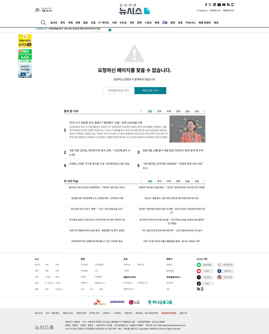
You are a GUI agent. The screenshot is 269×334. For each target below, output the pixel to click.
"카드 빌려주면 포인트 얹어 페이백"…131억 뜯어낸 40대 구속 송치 (172, 230)
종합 (150, 111)
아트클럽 (84, 270)
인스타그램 (227, 277)
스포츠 (148, 22)
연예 (157, 22)
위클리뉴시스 (228, 10)
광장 (172, 22)
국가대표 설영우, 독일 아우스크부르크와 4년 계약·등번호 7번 (97, 219)
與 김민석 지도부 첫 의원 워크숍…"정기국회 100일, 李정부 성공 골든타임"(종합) (172, 221)
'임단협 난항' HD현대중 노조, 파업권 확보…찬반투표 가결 (97, 198)
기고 (96, 270)
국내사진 (127, 264)
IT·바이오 (103, 22)
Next (204, 111)
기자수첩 (84, 264)
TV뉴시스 (191, 22)
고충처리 (106, 313)
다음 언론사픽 (227, 264)
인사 (82, 289)
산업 (93, 22)
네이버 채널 (207, 264)
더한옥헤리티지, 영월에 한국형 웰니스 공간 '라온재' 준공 (97, 241)
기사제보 (117, 313)
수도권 (123, 22)
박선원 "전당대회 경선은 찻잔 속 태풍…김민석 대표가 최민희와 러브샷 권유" (172, 210)
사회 (114, 22)
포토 (180, 22)
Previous (141, 111)
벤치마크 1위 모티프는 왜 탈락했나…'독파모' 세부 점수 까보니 (97, 187)
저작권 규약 (94, 313)
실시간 (53, 22)
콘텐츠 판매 (81, 313)
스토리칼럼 (99, 264)
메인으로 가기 (150, 90)
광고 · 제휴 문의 (52, 313)
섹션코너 (84, 282)
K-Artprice (202, 10)
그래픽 (126, 270)
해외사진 (141, 264)
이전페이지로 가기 (118, 90)
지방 (132, 22)
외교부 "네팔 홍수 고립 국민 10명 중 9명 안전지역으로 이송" (172, 198)
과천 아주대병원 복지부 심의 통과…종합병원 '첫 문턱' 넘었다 (97, 230)
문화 (139, 22)
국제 (70, 22)
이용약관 (128, 313)
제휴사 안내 (68, 313)
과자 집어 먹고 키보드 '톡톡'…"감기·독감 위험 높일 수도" (97, 208)
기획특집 (98, 276)
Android (169, 282)
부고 (91, 289)
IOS (168, 288)
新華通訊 (170, 270)
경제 (78, 22)
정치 (62, 22)
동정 (101, 289)
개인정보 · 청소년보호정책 (146, 313)
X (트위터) (207, 277)
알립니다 (183, 313)
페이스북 (227, 271)
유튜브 (207, 271)
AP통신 (169, 264)
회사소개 (38, 313)
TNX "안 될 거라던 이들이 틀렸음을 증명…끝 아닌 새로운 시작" (172, 241)
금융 (85, 22)
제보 (216, 22)
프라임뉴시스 (215, 10)
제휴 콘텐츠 (205, 22)
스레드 (207, 283)
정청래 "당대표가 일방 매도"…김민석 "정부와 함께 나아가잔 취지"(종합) (172, 187)
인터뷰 (83, 276)
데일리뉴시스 (100, 282)
